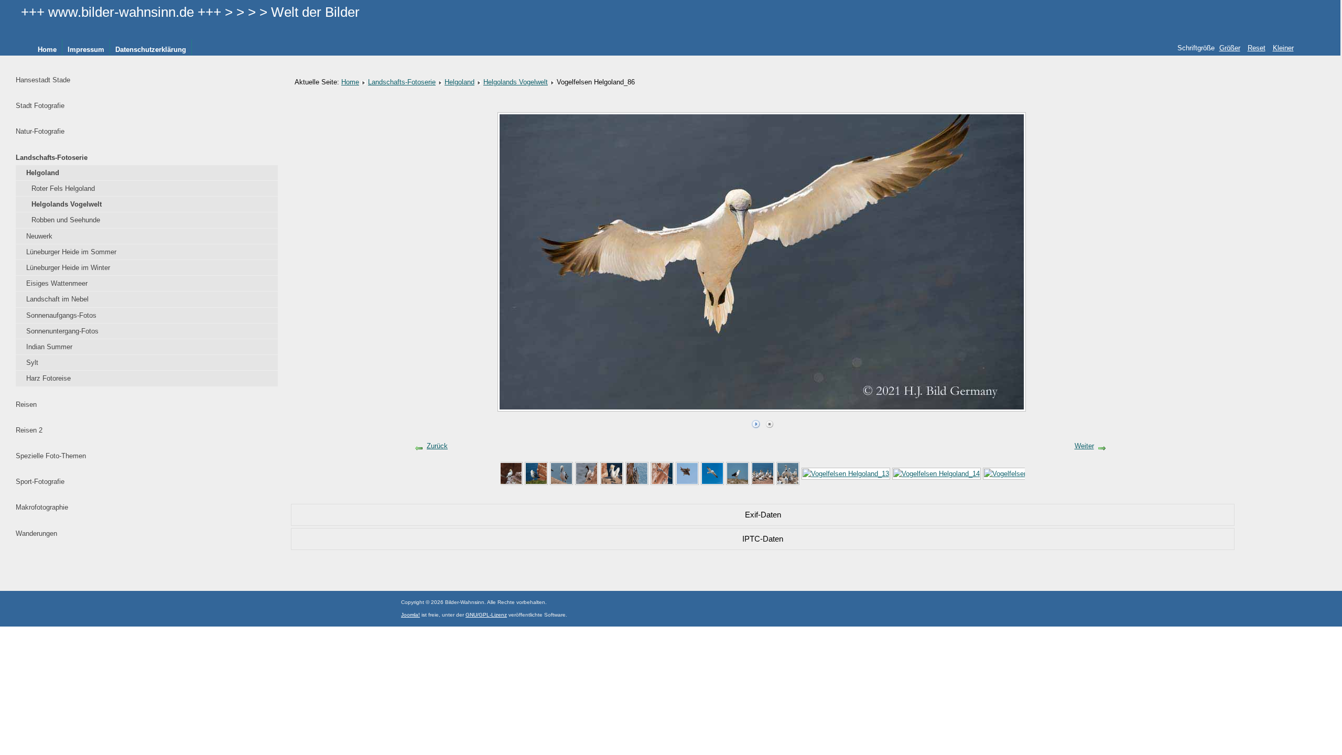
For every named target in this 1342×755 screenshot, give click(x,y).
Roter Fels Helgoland (63, 188)
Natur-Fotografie (40, 131)
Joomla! (410, 615)
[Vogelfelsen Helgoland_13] (846, 473)
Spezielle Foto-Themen (51, 456)
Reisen (26, 404)
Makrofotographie (42, 507)
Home (47, 49)
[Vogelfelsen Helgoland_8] (687, 473)
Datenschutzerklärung (150, 49)
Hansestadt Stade (43, 80)
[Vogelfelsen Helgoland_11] (762, 473)
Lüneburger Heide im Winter (68, 268)
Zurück (437, 446)
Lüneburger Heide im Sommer (71, 252)
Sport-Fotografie (40, 482)
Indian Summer (49, 347)
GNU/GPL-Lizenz (486, 615)
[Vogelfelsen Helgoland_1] (511, 473)
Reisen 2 (29, 430)
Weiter (1084, 446)
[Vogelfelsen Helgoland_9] (712, 473)
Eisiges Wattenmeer (57, 283)
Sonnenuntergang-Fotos (62, 331)
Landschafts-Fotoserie (52, 157)
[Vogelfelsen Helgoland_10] (737, 473)
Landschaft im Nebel (57, 299)
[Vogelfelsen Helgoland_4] (586, 473)
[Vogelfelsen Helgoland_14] (936, 473)
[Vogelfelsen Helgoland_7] (662, 473)
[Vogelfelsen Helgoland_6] (636, 473)
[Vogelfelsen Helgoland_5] (611, 473)
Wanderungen (36, 533)
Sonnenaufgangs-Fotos (61, 315)
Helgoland (42, 173)
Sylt (32, 362)
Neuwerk (39, 236)
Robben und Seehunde (65, 220)
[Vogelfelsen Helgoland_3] (561, 473)
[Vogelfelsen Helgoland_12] (787, 473)
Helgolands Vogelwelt (66, 204)
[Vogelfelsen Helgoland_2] (536, 473)
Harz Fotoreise (48, 378)
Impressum (86, 49)
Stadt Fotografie (40, 106)
